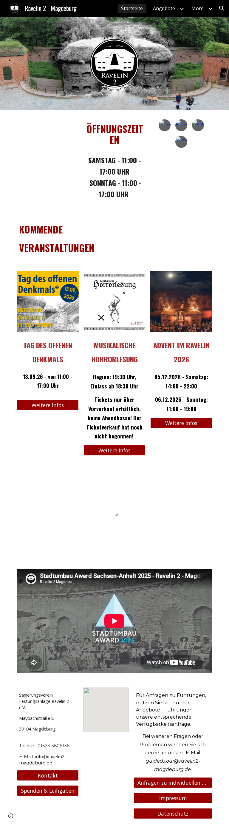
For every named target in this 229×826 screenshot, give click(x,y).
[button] (222, 8)
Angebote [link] (164, 8)
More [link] (197, 8)
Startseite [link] (132, 8)
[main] (114, 132)
